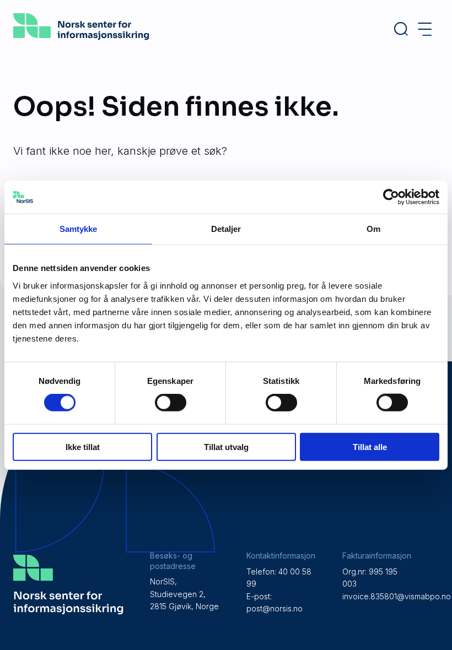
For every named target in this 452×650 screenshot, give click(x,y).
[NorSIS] (81, 36)
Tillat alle (370, 446)
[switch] (170, 402)
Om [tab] (373, 229)
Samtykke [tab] (79, 229)
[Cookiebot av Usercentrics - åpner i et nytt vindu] (391, 197)
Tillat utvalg (226, 446)
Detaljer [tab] (226, 229)
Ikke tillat (83, 446)
